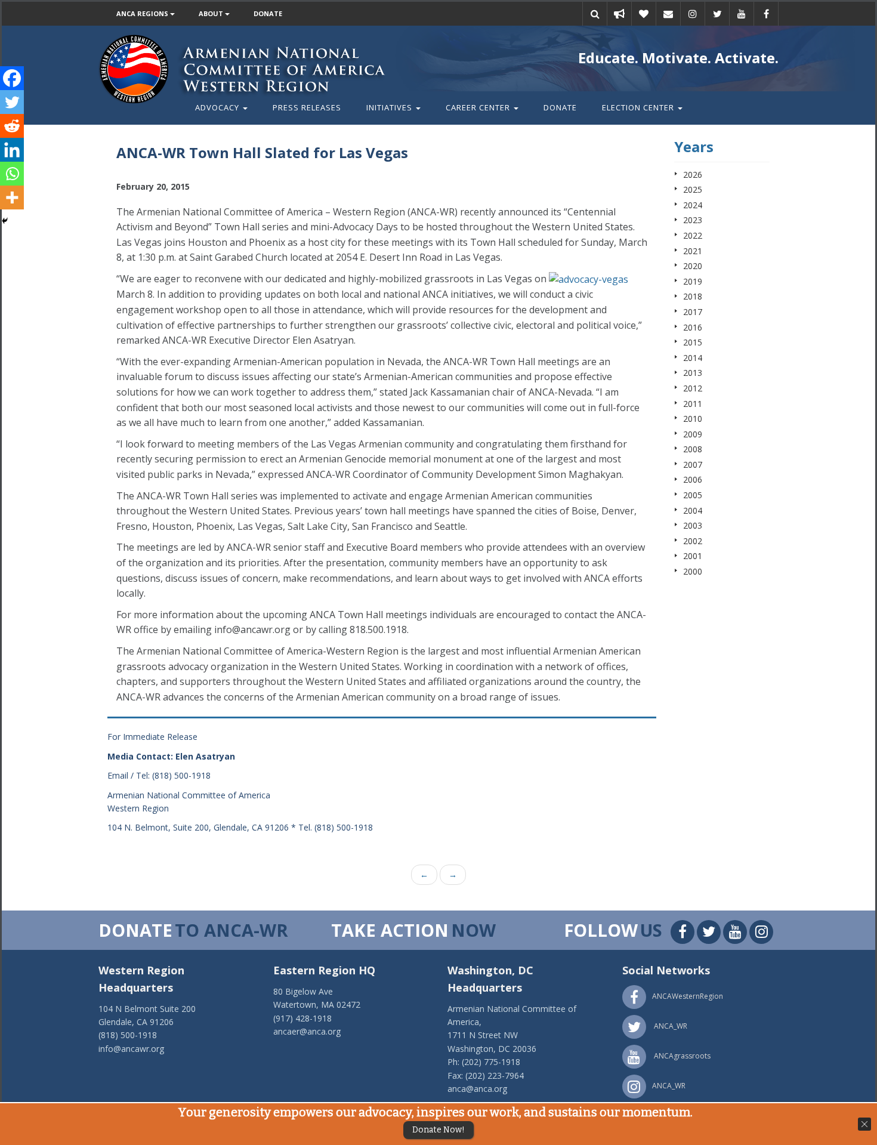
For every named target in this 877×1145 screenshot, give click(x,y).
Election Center (639, 107)
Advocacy (218, 107)
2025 (692, 189)
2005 (692, 495)
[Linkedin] (12, 150)
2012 (692, 388)
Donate (268, 13)
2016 (692, 327)
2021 (692, 251)
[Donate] (644, 14)
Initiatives (390, 107)
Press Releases (307, 107)
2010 (692, 418)
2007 (692, 464)
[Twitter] (12, 102)
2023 (692, 220)
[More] (12, 197)
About (212, 13)
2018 (692, 296)
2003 (692, 525)
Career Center (479, 107)
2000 (692, 571)
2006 (692, 479)
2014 (692, 357)
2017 (692, 311)
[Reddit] (12, 126)
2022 (692, 235)
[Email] (668, 14)
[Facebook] (12, 78)
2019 (692, 281)
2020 (692, 265)
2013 (692, 372)
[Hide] (5, 221)
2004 (692, 510)
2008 (692, 449)
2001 (692, 555)
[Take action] (619, 14)
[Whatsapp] (12, 174)
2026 (692, 174)
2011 (692, 403)
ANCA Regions (143, 13)
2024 (692, 205)
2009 (692, 434)
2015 (692, 342)
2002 (692, 541)
